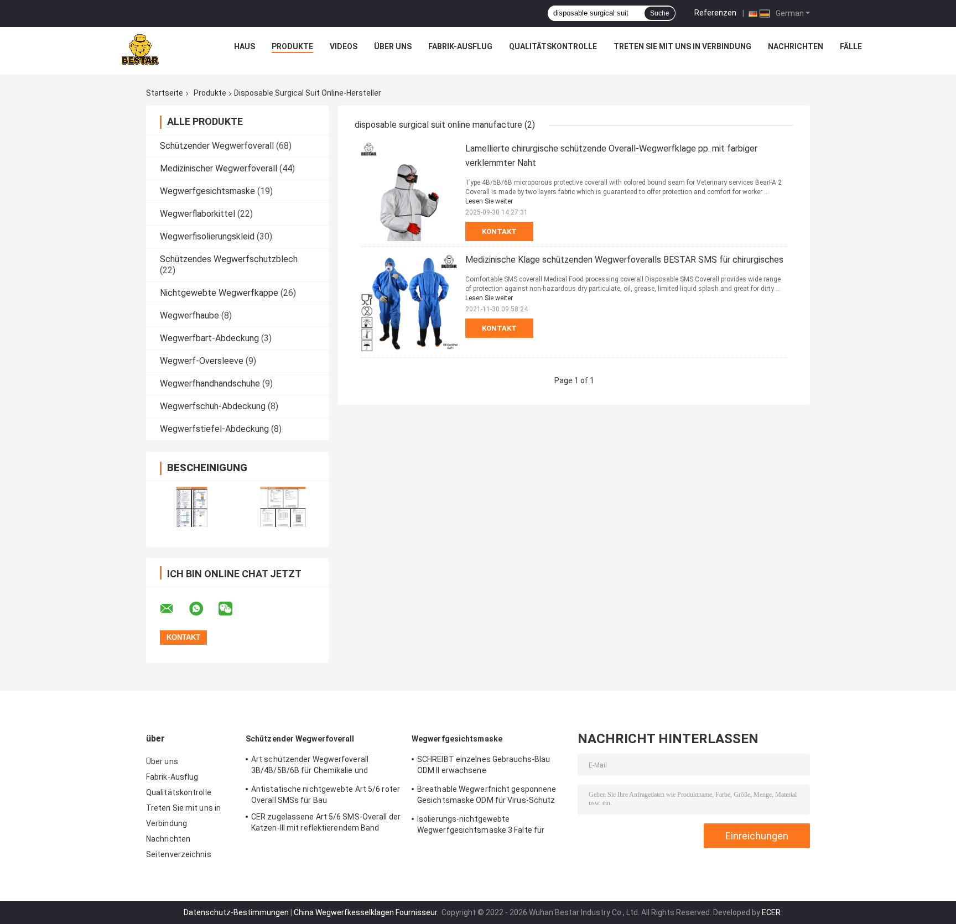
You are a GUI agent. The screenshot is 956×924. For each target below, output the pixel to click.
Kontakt (499, 231)
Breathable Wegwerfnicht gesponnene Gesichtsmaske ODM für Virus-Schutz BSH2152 (486, 796)
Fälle (851, 46)
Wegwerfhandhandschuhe (210, 383)
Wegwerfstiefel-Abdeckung (214, 429)
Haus (244, 46)
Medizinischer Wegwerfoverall (218, 168)
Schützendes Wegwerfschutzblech (229, 259)
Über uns (393, 46)
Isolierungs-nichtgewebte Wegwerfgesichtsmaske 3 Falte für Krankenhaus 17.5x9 (480, 826)
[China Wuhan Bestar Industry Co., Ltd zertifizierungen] (191, 507)
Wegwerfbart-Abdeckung (209, 338)
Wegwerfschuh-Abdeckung (213, 406)
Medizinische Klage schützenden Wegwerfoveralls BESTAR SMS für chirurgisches (624, 259)
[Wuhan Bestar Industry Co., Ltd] (138, 49)
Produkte (292, 46)
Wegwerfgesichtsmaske (207, 191)
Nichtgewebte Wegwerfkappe (219, 293)
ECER (771, 912)
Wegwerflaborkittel (197, 213)
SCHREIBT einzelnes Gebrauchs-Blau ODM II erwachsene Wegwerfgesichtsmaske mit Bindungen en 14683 (488, 766)
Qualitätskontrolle (553, 46)
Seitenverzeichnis (178, 854)
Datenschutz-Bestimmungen (236, 912)
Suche (659, 13)
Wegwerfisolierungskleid (207, 236)
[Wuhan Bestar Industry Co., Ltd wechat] (232, 608)
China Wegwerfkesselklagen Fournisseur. (367, 912)
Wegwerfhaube (189, 315)
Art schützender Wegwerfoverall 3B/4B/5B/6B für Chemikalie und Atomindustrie (309, 766)
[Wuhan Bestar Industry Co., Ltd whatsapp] (203, 608)
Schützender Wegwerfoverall (217, 145)
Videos (343, 46)
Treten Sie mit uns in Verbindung (682, 46)
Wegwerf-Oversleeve (201, 361)
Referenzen (715, 12)
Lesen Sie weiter (489, 201)
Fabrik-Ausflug (460, 46)
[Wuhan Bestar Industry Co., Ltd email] (174, 608)
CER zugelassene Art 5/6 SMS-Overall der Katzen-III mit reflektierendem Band (326, 822)
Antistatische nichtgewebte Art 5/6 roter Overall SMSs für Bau (325, 795)
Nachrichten (795, 46)
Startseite (164, 92)
